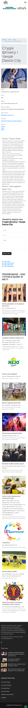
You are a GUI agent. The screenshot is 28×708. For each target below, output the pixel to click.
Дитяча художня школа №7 (11, 403)
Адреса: (3, 101)
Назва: (2, 89)
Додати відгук (6, 253)
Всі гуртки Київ (5, 691)
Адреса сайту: (4, 112)
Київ (9, 39)
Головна (4, 39)
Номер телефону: (5, 107)
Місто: (2, 95)
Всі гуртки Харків (5, 682)
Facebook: (3, 118)
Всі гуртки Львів (5, 688)
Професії (3, 697)
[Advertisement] (14, 24)
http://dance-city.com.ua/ (7, 115)
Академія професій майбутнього (13, 338)
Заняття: (3, 124)
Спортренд (5, 542)
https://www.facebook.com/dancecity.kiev (11, 121)
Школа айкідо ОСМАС (9, 571)
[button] (3, 78)
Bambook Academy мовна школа (13, 464)
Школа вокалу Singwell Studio (12, 433)
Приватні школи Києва (7, 694)
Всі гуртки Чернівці (6, 685)
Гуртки (14, 39)
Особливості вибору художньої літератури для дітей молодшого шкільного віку (16, 654)
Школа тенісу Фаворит (9, 374)
